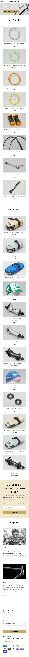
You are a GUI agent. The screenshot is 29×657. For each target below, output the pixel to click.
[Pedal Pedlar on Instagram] (8, 611)
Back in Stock (14, 209)
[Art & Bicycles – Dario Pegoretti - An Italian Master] (14, 571)
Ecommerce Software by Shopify (11, 643)
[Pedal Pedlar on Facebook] (5, 611)
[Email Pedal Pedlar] (12, 611)
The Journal (14, 522)
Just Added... (14, 20)
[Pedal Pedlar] (14, 1)
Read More (5, 559)
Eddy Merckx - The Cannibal (10, 547)
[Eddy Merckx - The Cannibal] (14, 536)
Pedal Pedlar (10, 641)
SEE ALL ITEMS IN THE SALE (11, 11)
